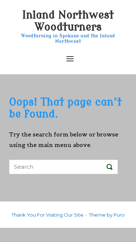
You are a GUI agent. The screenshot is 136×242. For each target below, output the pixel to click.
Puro (119, 215)
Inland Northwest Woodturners (68, 21)
